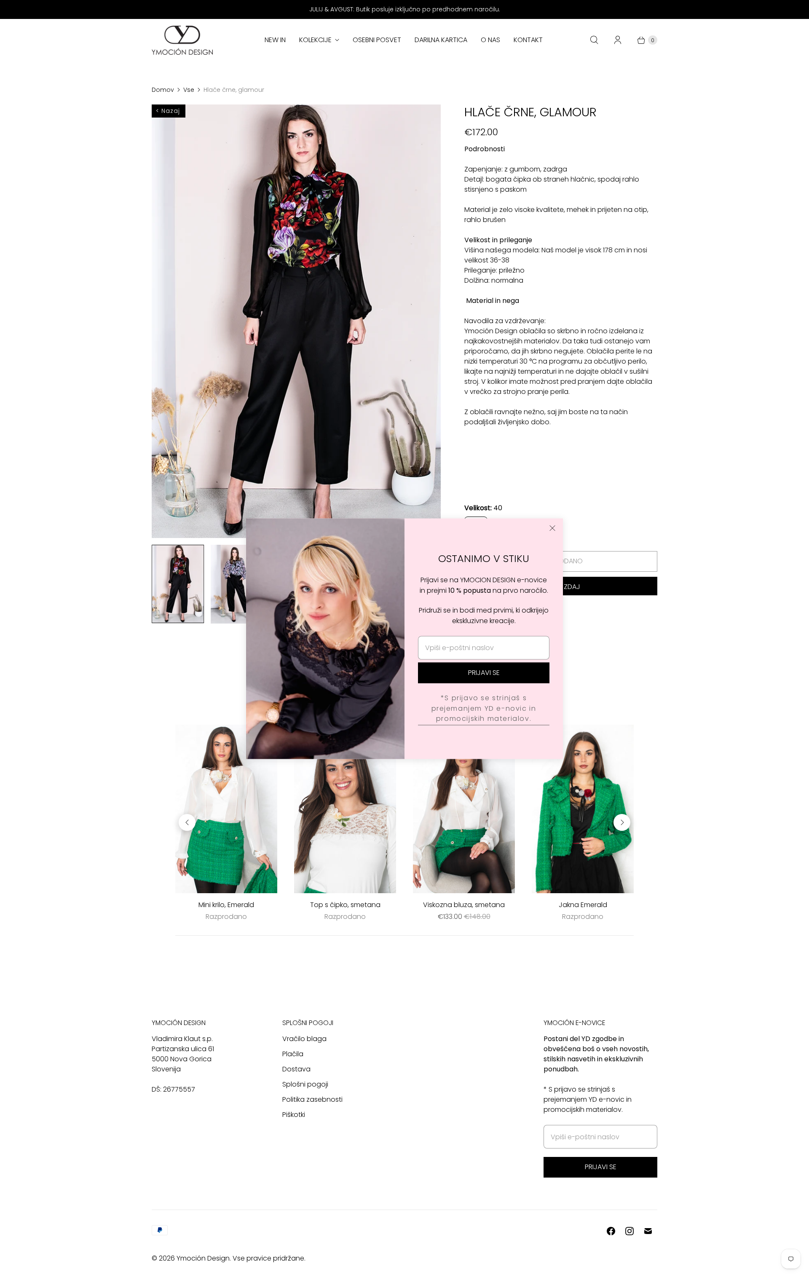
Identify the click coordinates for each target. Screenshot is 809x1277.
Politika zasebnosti (312, 1099)
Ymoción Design (203, 1258)
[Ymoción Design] (182, 40)
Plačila (292, 1054)
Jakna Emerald (583, 905)
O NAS (490, 40)
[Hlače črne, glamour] (296, 321)
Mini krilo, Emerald (226, 905)
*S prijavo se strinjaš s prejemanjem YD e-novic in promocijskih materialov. (483, 708)
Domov (163, 90)
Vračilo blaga (304, 1039)
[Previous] (187, 822)
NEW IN (275, 40)
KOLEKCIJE (315, 40)
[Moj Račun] (618, 40)
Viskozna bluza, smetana (464, 905)
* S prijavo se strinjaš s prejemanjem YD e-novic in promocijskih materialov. (588, 1099)
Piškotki (293, 1114)
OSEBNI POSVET (377, 40)
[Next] (621, 822)
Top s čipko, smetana (345, 905)
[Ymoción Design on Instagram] (629, 1231)
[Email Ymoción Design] (648, 1231)
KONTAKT (528, 40)
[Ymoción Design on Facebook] (611, 1231)
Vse (188, 90)
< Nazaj (168, 111)
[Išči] (594, 40)
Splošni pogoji (305, 1084)
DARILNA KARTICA (441, 40)
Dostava (296, 1069)
